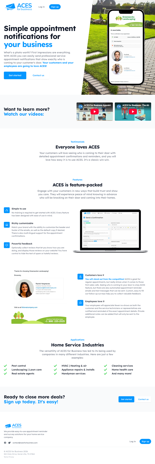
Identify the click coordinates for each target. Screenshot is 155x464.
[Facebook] (5, 443)
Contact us (38, 75)
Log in (42, 7)
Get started (15, 75)
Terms (6, 457)
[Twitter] (9, 443)
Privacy (11, 457)
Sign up (55, 7)
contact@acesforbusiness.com (25, 443)
